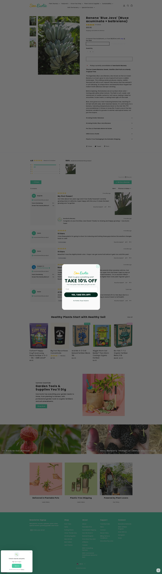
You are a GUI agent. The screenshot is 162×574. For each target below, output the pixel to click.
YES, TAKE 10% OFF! (81, 294)
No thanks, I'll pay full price (81, 301)
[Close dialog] (97, 266)
